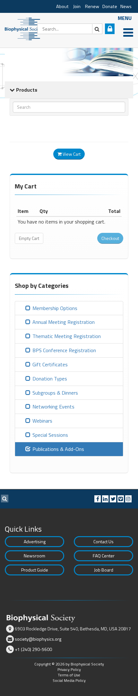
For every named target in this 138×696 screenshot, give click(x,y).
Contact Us (103, 541)
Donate (109, 6)
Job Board (103, 569)
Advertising (35, 541)
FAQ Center (104, 555)
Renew (92, 6)
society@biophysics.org (38, 639)
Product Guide (34, 569)
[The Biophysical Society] (24, 28)
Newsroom (34, 555)
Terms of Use (69, 675)
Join (77, 6)
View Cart (71, 154)
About (62, 6)
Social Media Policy (69, 680)
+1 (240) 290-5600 (33, 649)
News (126, 6)
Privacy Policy (69, 669)
